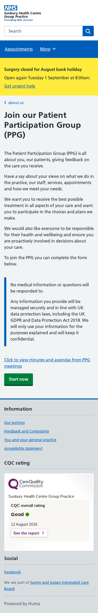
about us (16, 102)
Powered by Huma (22, 603)
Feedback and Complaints (26, 431)
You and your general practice (30, 440)
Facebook (12, 572)
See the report (26, 533)
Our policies (14, 422)
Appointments (19, 49)
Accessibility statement (23, 448)
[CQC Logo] (25, 484)
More (47, 49)
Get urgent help (19, 86)
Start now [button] (18, 379)
